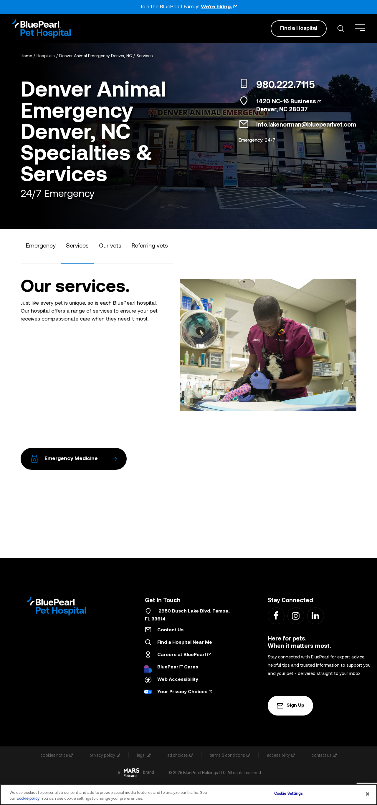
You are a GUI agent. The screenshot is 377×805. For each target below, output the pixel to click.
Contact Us (170, 630)
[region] (188, 794)
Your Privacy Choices (182, 692)
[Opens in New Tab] (131, 772)
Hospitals (46, 56)
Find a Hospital (298, 28)
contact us (322, 755)
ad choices (177, 755)
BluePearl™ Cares (177, 667)
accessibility (278, 755)
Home (26, 56)
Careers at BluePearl (181, 655)
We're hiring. (216, 7)
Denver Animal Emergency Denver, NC (95, 56)
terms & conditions (227, 755)
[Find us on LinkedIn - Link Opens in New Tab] (315, 616)
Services (144, 56)
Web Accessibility (177, 679)
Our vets (110, 246)
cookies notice (54, 755)
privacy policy (102, 755)
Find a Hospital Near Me (184, 642)
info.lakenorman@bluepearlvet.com (306, 125)
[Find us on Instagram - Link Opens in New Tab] (295, 616)
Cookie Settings (288, 794)
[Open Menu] (360, 27)
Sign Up (295, 705)
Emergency (41, 246)
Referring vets (150, 246)
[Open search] (341, 28)
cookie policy (28, 799)
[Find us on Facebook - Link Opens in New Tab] (276, 616)
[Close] (367, 793)
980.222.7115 (285, 86)
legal (141, 755)
